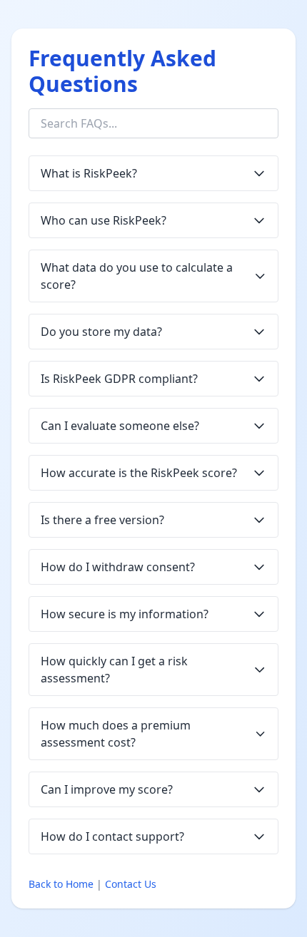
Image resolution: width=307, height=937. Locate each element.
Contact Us (130, 884)
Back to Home (61, 884)
